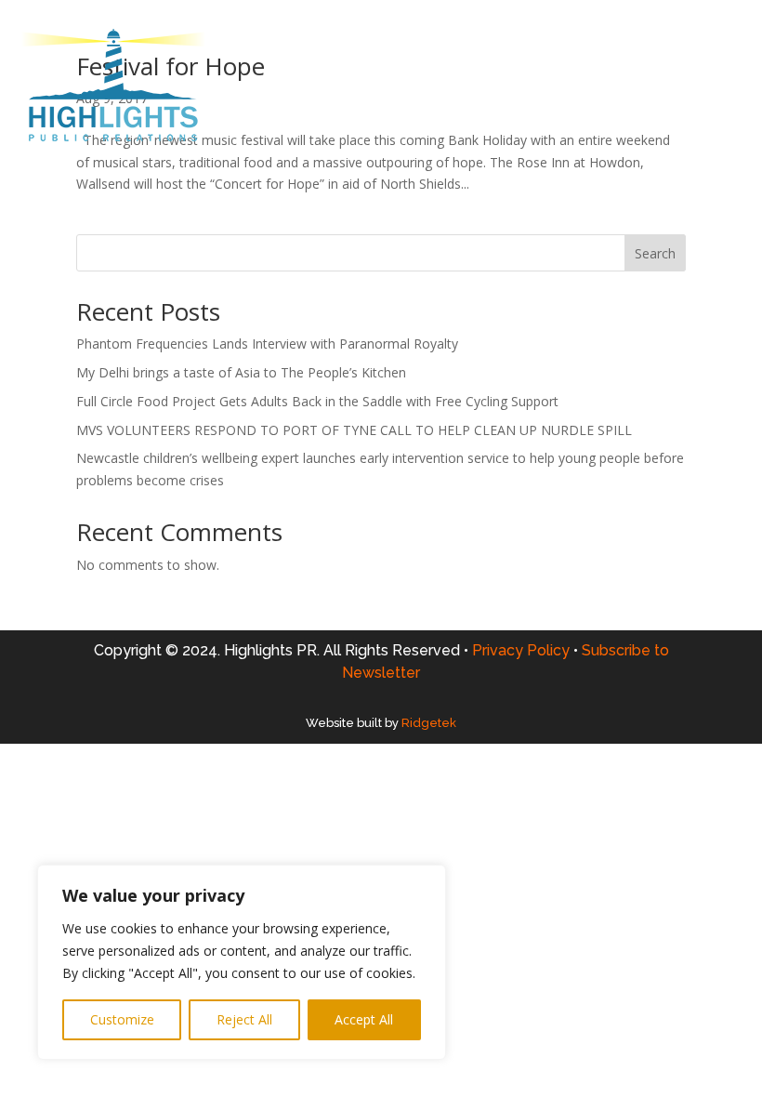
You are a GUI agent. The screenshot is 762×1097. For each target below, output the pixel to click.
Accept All (364, 1019)
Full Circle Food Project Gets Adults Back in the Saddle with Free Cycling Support (317, 401)
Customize (122, 1019)
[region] (241, 962)
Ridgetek (428, 723)
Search (655, 253)
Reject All (244, 1019)
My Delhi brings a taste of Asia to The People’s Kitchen (241, 372)
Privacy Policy (525, 650)
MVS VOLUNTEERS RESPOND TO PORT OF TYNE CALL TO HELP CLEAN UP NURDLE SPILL (354, 430)
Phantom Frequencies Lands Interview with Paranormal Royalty (267, 343)
